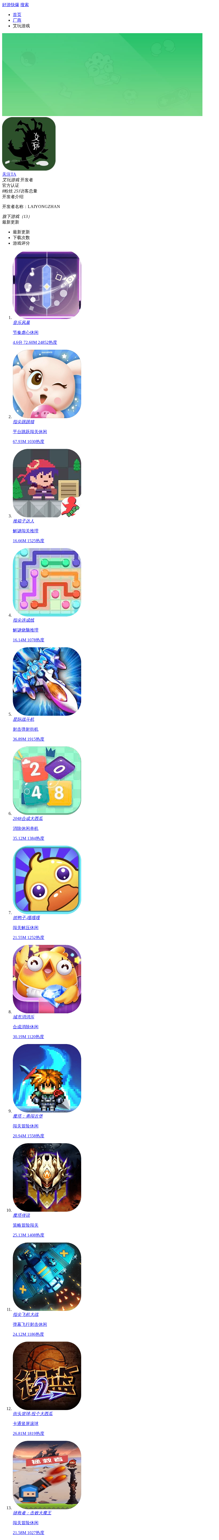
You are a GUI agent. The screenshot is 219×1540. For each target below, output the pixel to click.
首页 (17, 14)
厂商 (17, 20)
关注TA (9, 174)
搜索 (24, 4)
